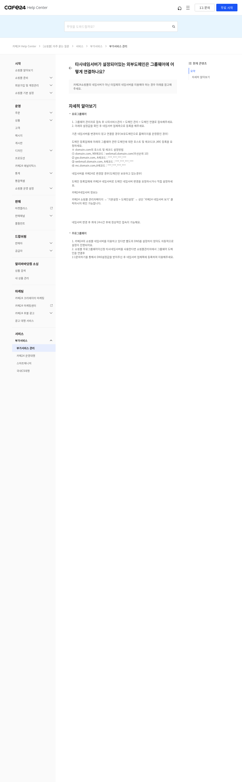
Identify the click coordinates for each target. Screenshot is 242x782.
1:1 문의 (204, 7)
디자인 (18, 150)
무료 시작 (227, 7)
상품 (17, 120)
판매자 (18, 243)
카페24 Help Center (24, 46)
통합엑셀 (20, 181)
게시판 (18, 143)
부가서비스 (21, 340)
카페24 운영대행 (26, 355)
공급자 (18, 251)
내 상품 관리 (22, 278)
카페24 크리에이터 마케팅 (29, 298)
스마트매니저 (24, 363)
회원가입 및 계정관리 (27, 85)
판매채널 (20, 216)
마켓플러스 (21, 208)
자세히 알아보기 (201, 77)
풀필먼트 (20, 223)
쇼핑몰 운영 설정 (24, 188)
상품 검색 (20, 270)
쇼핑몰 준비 (21, 78)
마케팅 (19, 291)
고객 (17, 128)
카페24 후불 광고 (24, 313)
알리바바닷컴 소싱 (27, 263)
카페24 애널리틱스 (25, 165)
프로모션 (20, 158)
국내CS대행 (23, 371)
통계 (17, 173)
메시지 (18, 135)
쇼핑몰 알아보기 (24, 70)
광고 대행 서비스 (24, 320)
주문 (17, 113)
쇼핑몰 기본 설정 (24, 93)
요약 (192, 71)
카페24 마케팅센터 (25, 305)
